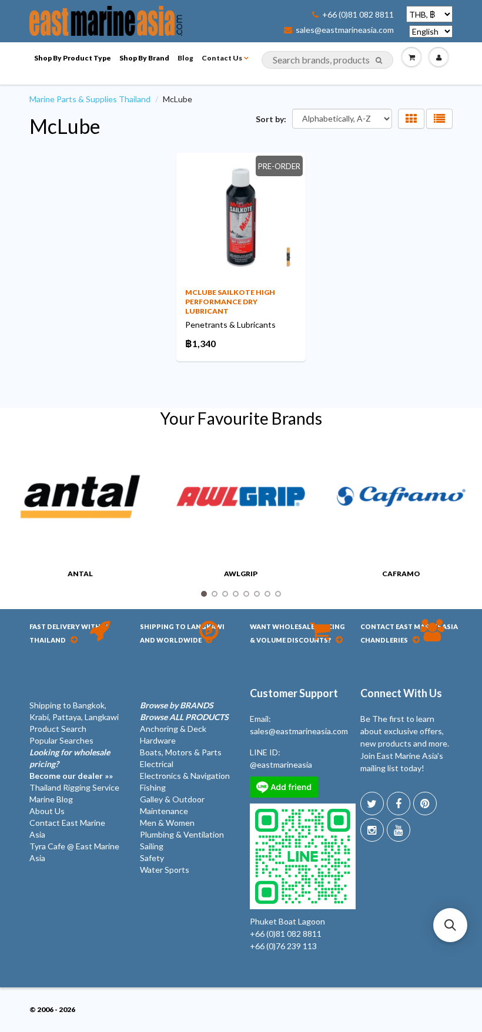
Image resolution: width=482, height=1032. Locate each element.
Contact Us (222, 57)
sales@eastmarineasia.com (345, 30)
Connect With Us (401, 693)
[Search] (379, 60)
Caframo (401, 573)
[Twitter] (372, 803)
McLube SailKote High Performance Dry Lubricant (230, 301)
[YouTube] (398, 830)
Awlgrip (240, 573)
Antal (80, 573)
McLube (65, 126)
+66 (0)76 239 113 (283, 946)
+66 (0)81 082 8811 (358, 14)
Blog (185, 57)
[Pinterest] (425, 803)
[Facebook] (398, 803)
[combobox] (327, 60)
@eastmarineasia (281, 764)
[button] (450, 925)
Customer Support (294, 693)
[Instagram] (372, 830)
